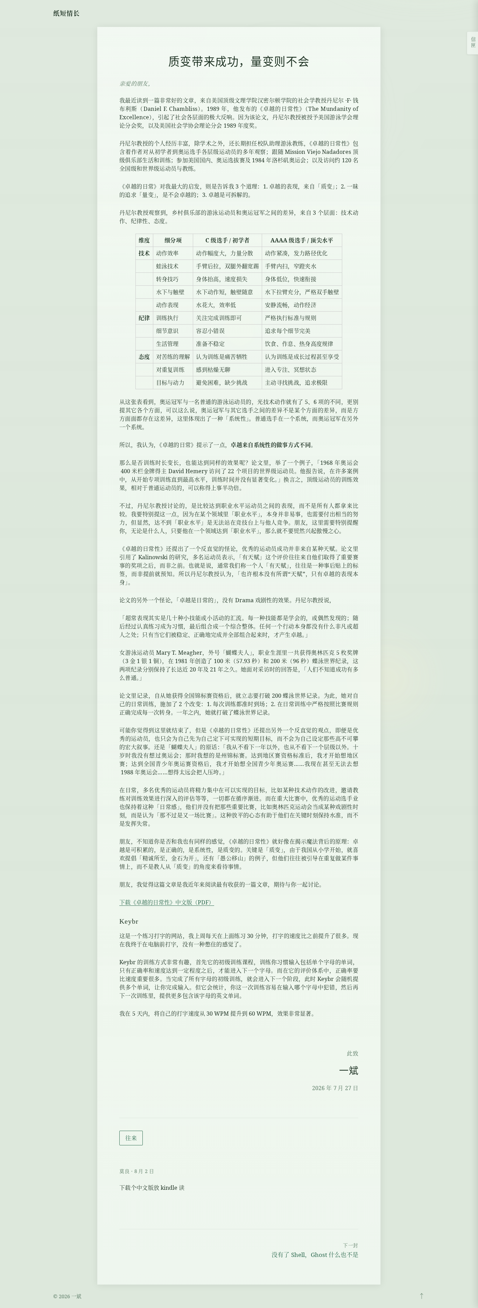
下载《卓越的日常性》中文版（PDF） (166, 902)
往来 (131, 1138)
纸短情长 (66, 13)
